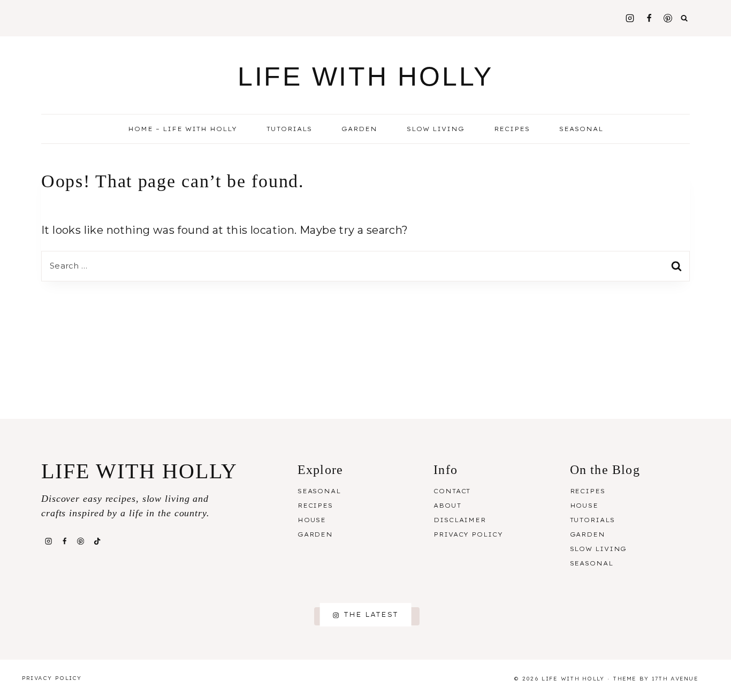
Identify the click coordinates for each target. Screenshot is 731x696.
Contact (451, 491)
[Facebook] (649, 18)
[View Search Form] (684, 18)
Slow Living (436, 129)
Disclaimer (459, 520)
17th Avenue (675, 679)
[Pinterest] (667, 18)
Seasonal (319, 491)
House (312, 520)
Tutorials (289, 129)
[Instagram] (629, 18)
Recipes (315, 505)
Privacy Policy (467, 534)
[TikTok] (97, 541)
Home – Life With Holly (182, 129)
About (447, 505)
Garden (359, 129)
